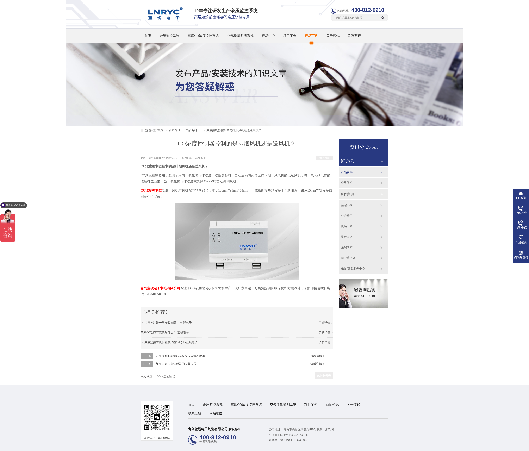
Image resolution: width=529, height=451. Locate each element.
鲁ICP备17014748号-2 (294, 440)
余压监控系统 (169, 35)
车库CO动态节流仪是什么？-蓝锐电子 (165, 332)
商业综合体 (348, 257)
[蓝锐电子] (164, 18)
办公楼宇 (347, 215)
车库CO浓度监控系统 (203, 35)
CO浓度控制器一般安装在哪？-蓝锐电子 (166, 322)
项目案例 (290, 35)
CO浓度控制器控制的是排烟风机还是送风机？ (232, 130)
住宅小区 (347, 205)
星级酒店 (347, 236)
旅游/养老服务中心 (353, 268)
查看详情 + (317, 356)
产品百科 (311, 35)
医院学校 (347, 247)
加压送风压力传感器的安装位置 (176, 363)
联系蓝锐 (354, 35)
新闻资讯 (175, 130)
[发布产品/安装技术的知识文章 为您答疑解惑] (264, 124)
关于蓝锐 (333, 35)
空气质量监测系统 (240, 35)
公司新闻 (347, 182)
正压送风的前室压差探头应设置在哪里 (180, 356)
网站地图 (216, 413)
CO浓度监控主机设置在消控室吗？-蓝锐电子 (169, 342)
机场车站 (347, 226)
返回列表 (324, 158)
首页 (148, 35)
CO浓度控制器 (166, 376)
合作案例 (347, 194)
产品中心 (268, 35)
